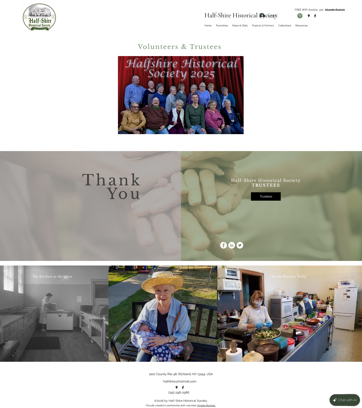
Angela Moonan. (206, 405)
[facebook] (315, 16)
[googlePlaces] (309, 16)
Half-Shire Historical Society (240, 15)
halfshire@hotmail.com (179, 381)
